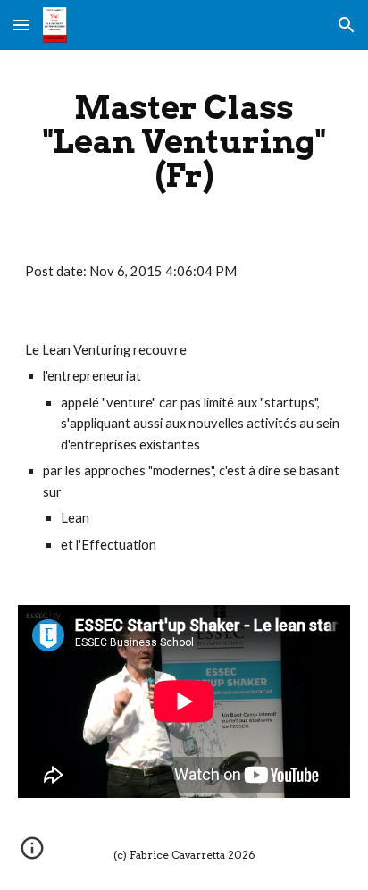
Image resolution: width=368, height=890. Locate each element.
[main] (184, 141)
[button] (21, 24)
